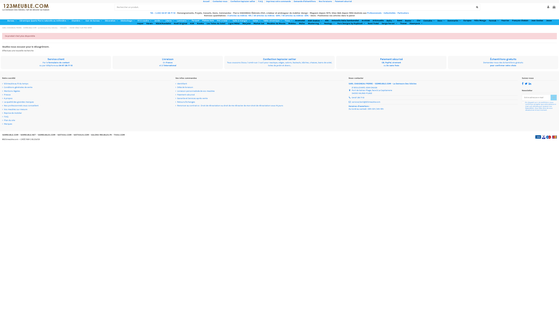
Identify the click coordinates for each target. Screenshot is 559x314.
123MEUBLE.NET (28, 135)
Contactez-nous (220, 1)
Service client (56, 59)
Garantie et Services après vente (192, 98)
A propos (8, 98)
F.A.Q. (260, 1)
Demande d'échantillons (305, 1)
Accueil (206, 1)
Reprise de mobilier (13, 113)
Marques (8, 124)
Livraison (167, 59)
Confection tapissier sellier (243, 1)
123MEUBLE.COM (10, 135)
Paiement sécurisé (343, 1)
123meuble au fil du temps (16, 83)
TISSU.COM (119, 135)
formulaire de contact (58, 62)
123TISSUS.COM (81, 135)
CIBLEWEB (35, 139)
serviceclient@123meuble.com (366, 102)
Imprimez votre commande (278, 1)
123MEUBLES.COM (46, 135)
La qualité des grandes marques (19, 102)
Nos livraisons (325, 1)
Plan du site (9, 120)
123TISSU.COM (64, 135)
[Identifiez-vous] (548, 7)
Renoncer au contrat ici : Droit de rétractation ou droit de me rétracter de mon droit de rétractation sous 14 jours (230, 105)
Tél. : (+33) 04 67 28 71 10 (162, 13)
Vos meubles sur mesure (15, 109)
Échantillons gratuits (503, 59)
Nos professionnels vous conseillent (21, 105)
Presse (7, 94)
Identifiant (182, 83)
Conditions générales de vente (18, 87)
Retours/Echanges (186, 102)
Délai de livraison (185, 87)
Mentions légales (12, 91)
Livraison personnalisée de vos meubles (196, 91)
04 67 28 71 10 (65, 65)
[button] (12, 21)
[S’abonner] (554, 97)
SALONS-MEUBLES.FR (101, 135)
